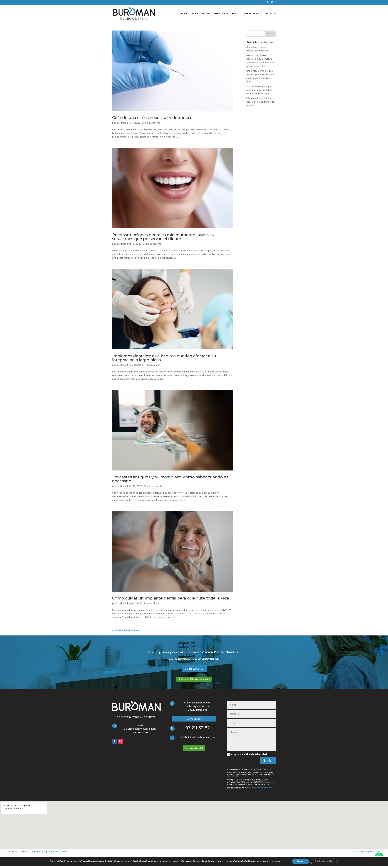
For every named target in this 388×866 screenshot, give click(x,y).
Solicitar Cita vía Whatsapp (195, 679)
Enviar (268, 760)
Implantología (152, 365)
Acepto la (249, 754)
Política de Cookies (57, 851)
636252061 (196, 748)
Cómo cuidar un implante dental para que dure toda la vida (170, 598)
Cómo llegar (194, 718)
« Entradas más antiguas (125, 630)
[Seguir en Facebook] (114, 741)
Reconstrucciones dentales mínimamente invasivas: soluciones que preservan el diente (163, 236)
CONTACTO (269, 13)
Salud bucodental (151, 122)
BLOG (235, 13)
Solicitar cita (194, 669)
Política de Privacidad (254, 754)
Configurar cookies (324, 861)
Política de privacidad (33, 851)
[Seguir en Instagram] (120, 741)
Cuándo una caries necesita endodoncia (151, 117)
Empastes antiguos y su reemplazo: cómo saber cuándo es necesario (170, 479)
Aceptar (300, 861)
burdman (122, 122)
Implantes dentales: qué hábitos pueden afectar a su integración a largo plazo (164, 357)
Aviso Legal (14, 851)
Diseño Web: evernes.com (365, 851)
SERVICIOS (219, 13)
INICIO (184, 13)
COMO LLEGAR (250, 13)
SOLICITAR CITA (201, 13)
